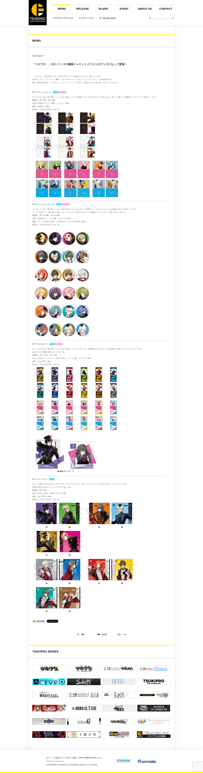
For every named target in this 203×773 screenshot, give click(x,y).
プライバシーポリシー (55, 761)
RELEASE (82, 8)
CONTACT (165, 8)
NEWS (62, 8)
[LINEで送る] (38, 621)
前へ (83, 634)
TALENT (103, 8)
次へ (119, 634)
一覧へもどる (101, 634)
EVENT (124, 8)
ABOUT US (145, 8)
